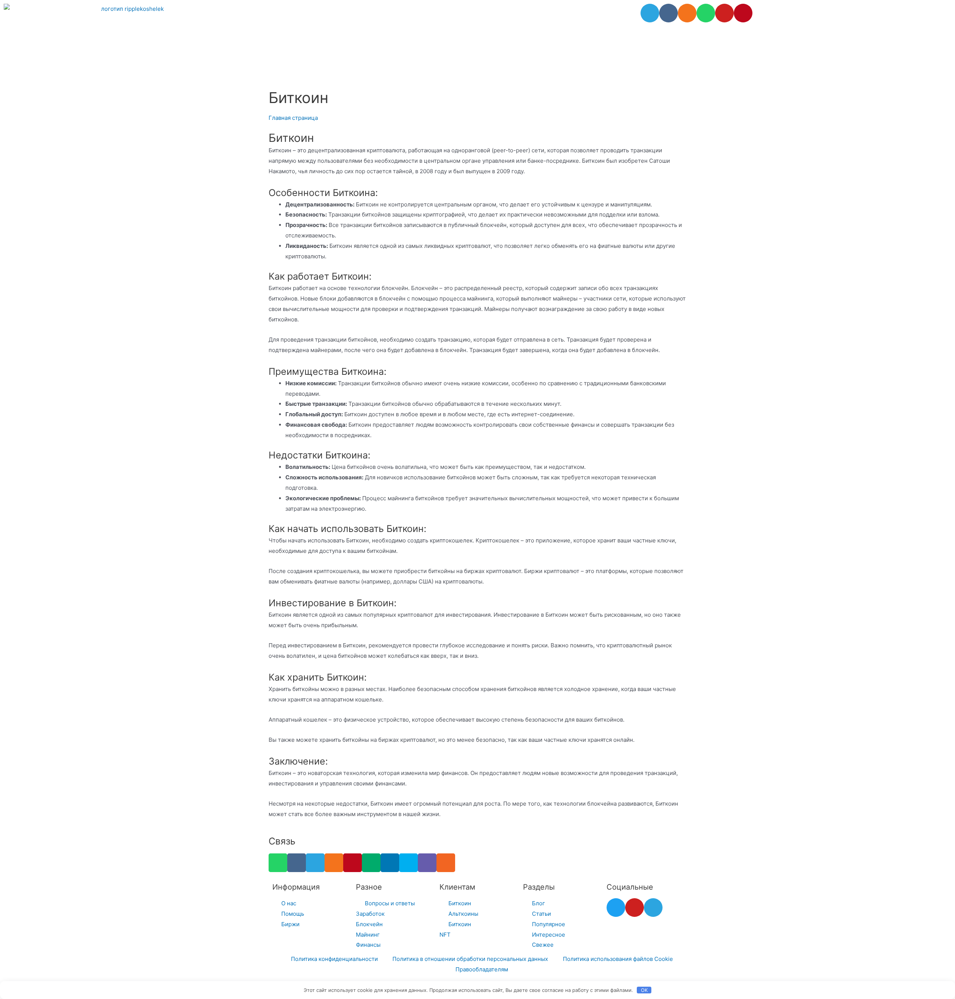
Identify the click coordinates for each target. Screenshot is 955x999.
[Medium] (371, 862)
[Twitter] (616, 907)
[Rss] (445, 862)
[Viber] (427, 862)
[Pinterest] (743, 13)
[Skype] (408, 862)
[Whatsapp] (705, 13)
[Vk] (668, 13)
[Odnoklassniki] (687, 13)
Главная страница (293, 117)
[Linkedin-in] (390, 862)
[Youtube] (724, 13)
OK (644, 990)
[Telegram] (650, 13)
